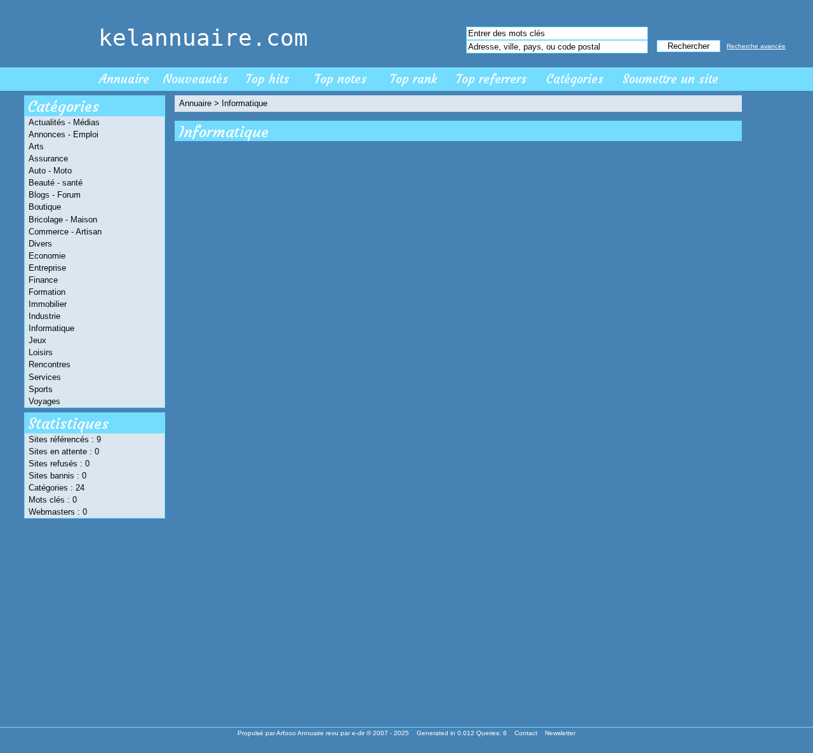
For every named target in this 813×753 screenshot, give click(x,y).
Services (45, 377)
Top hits (267, 78)
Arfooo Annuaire (300, 732)
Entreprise (47, 268)
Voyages (44, 401)
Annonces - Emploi (63, 134)
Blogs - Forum (55, 195)
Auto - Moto (50, 170)
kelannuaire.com (203, 37)
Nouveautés (195, 78)
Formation (47, 292)
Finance (43, 280)
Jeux (37, 340)
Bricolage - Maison (63, 219)
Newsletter (560, 732)
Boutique (45, 207)
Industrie (44, 316)
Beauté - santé (56, 182)
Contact (525, 732)
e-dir (358, 732)
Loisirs (41, 352)
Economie (47, 256)
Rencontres (50, 364)
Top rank (413, 78)
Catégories (574, 78)
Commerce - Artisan (65, 231)
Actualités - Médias (64, 122)
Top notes (340, 78)
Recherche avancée (756, 46)
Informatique (51, 328)
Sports (41, 389)
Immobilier (48, 304)
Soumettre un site (670, 78)
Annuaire (124, 78)
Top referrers (491, 78)
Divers (40, 243)
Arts (36, 146)
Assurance (48, 158)
